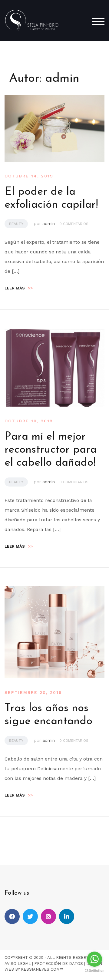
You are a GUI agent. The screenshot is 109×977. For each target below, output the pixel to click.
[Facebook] (12, 916)
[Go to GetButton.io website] (94, 971)
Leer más (19, 288)
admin (48, 223)
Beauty (16, 224)
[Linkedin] (66, 916)
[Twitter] (30, 916)
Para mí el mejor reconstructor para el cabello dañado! (51, 449)
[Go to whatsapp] (94, 959)
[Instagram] (48, 916)
